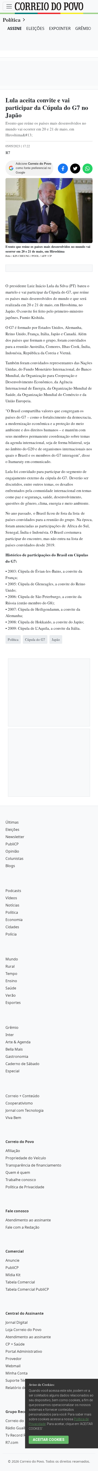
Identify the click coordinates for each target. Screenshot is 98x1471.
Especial (12, 1243)
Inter (9, 1206)
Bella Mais (14, 1221)
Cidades (12, 1099)
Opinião (12, 1023)
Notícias (12, 1077)
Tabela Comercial (20, 1454)
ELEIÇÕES (35, 28)
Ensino (11, 1152)
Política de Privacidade (24, 1359)
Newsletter (14, 1008)
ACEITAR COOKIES (48, 1439)
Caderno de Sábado (22, 1235)
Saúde (10, 1160)
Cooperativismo (19, 1275)
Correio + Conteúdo (22, 1268)
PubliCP (12, 1016)
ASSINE (14, 28)
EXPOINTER (60, 28)
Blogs (10, 1037)
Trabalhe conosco (20, 1351)
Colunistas (14, 1030)
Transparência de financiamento (33, 1337)
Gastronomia (16, 1228)
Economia (14, 1091)
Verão (10, 1167)
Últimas (12, 994)
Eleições (12, 1001)
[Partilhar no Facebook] (63, 169)
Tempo (11, 1145)
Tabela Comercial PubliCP (27, 1461)
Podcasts (13, 1062)
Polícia (11, 1106)
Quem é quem (17, 1344)
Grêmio (11, 1199)
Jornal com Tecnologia (24, 1282)
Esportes (13, 1174)
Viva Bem (13, 1289)
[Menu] (9, 6)
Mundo (11, 1131)
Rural (10, 1138)
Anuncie (12, 1432)
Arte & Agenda (18, 1214)
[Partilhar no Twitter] (75, 169)
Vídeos (11, 1070)
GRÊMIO (83, 28)
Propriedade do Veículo (25, 1330)
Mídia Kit (13, 1446)
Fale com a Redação (22, 1399)
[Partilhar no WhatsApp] (88, 169)
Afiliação (12, 1322)
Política (12, 20)
